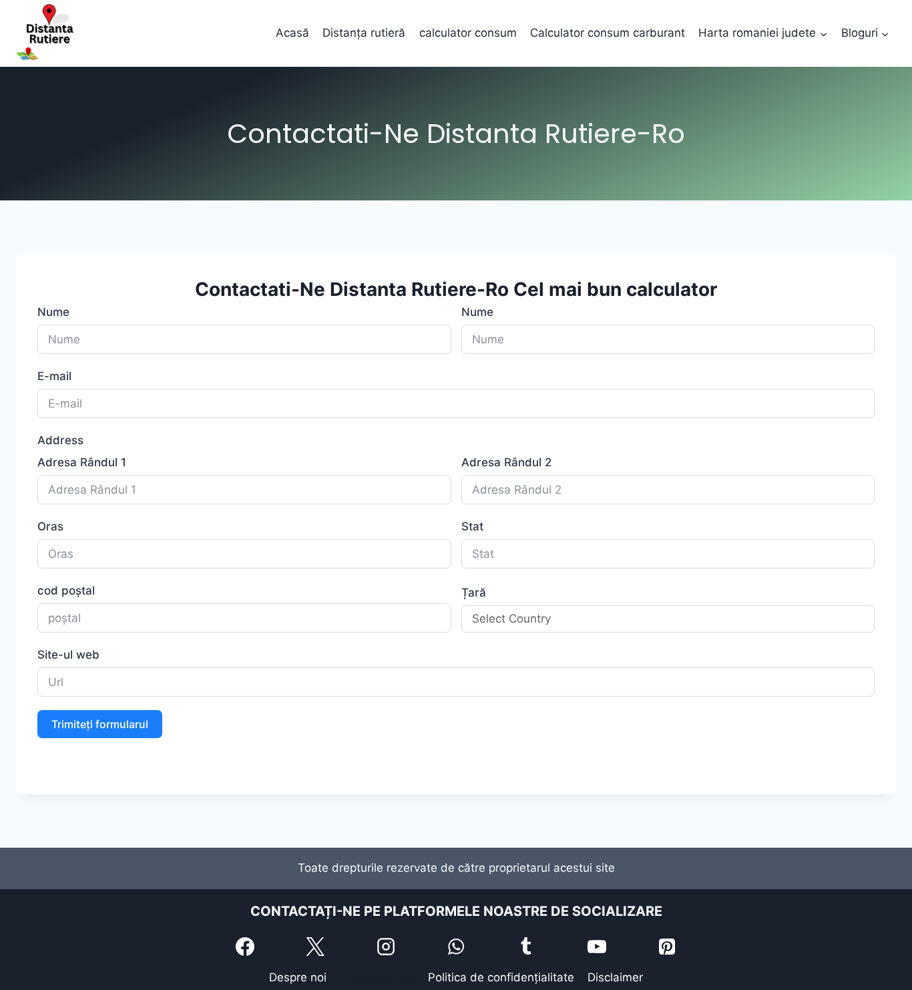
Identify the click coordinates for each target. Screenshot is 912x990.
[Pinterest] (667, 946)
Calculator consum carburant (607, 32)
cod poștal (66, 590)
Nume (53, 312)
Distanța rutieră (363, 32)
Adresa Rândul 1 (81, 462)
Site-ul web (68, 654)
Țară (473, 592)
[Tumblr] (526, 946)
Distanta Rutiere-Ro (419, 289)
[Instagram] (386, 946)
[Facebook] (245, 946)
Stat (472, 526)
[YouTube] (597, 946)
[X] (315, 946)
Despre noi (297, 977)
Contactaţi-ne (377, 977)
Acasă (292, 32)
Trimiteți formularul (99, 724)
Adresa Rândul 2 (506, 462)
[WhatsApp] (456, 946)
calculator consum (468, 32)
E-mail (54, 376)
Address (60, 440)
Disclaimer (615, 977)
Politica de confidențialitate (501, 977)
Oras (50, 526)
